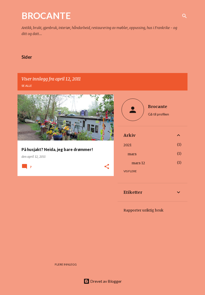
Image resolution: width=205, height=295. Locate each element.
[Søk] (185, 16)
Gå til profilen (158, 114)
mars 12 (138, 163)
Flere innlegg (66, 264)
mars (132, 154)
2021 (128, 145)
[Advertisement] (64, 215)
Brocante (157, 106)
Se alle (27, 86)
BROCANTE (46, 15)
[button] (107, 167)
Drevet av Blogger (106, 281)
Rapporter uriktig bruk (144, 210)
